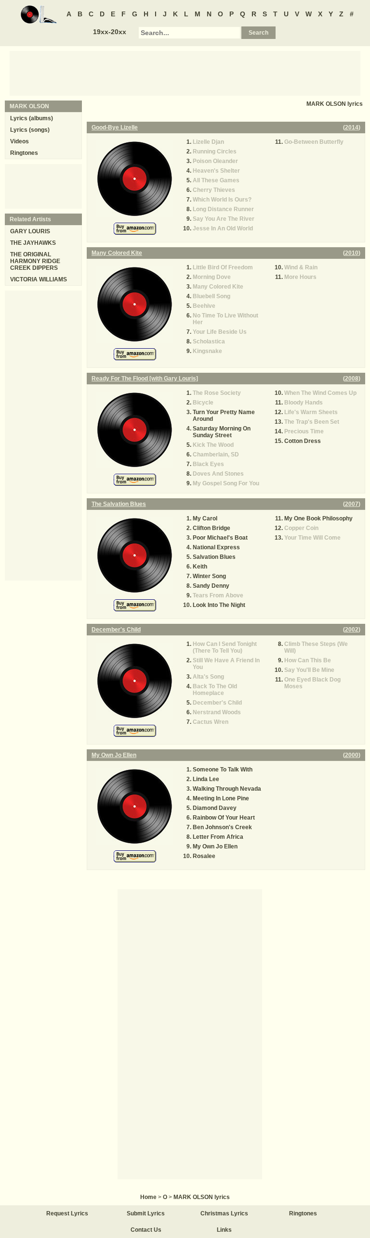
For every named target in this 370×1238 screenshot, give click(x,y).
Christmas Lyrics (224, 1213)
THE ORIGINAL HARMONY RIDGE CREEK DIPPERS (35, 261)
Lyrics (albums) (31, 118)
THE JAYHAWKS (33, 243)
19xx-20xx (109, 32)
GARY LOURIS (30, 231)
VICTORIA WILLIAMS (38, 279)
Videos (19, 141)
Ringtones (24, 153)
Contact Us (146, 1229)
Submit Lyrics (146, 1213)
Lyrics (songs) (30, 129)
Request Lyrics (67, 1213)
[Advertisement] (185, 72)
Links (224, 1229)
